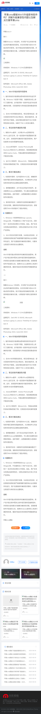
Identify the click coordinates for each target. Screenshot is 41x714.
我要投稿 (37, 9)
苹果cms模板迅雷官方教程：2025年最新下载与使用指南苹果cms (15, 682)
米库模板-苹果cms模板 (11, 544)
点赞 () (26, 528)
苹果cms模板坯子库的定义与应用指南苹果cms (11, 630)
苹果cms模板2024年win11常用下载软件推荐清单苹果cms (10, 574)
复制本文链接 (34, 562)
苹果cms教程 (10, 9)
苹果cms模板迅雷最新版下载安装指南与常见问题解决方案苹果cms (15, 664)
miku (6, 25)
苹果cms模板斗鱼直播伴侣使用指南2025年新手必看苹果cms (30, 605)
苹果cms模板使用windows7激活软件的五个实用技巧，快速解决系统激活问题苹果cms (30, 574)
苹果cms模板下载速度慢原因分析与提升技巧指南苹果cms (11, 609)
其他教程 (17, 9)
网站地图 (17, 711)
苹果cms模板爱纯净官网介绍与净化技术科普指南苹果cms (15, 675)
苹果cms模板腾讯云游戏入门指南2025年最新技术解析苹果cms (15, 678)
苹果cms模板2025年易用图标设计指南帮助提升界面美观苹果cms (30, 630)
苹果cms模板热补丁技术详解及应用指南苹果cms (15, 668)
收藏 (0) (16, 528)
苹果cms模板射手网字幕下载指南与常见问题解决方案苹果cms (15, 671)
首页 (4, 9)
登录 (37, 3)
